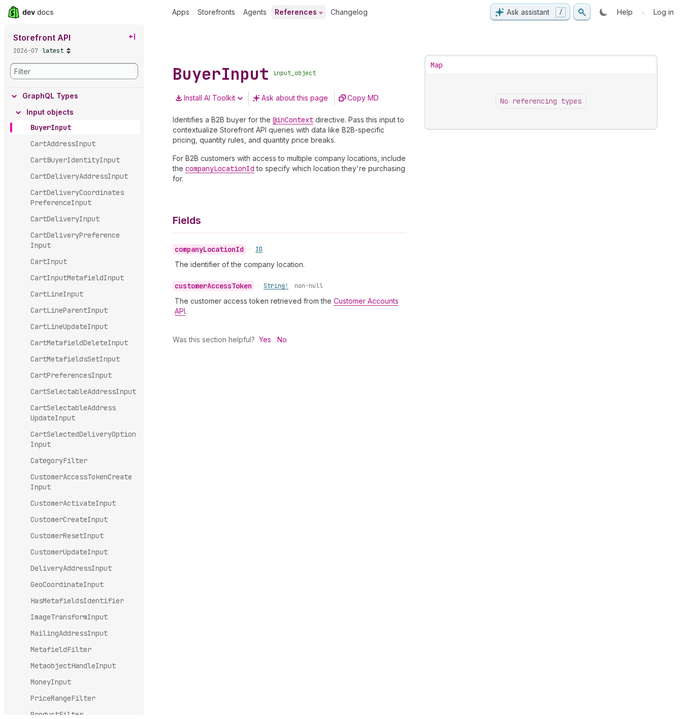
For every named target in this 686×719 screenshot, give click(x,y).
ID (259, 249)
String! (276, 286)
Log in (664, 12)
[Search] (582, 12)
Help (625, 12)
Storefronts (216, 12)
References (296, 12)
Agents (255, 12)
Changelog (349, 12)
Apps (180, 12)
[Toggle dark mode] (604, 12)
